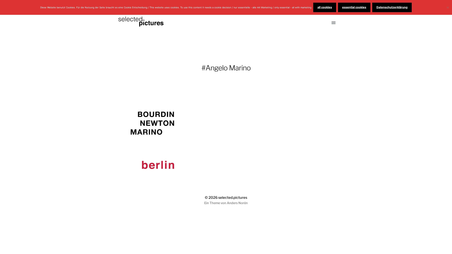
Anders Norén (237, 203)
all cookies (324, 7)
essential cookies (354, 7)
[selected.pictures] (219, 23)
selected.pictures (232, 197)
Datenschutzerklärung (392, 7)
